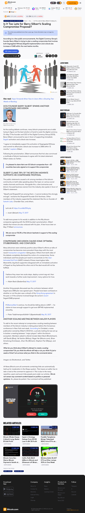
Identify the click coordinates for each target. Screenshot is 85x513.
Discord (73, 492)
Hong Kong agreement (44, 293)
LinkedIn (73, 494)
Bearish (31, 414)
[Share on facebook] (47, 56)
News (25, 21)
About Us (33, 486)
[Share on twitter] (50, 56)
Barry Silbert (8, 471)
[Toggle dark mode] (59, 3)
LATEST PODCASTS (65, 157)
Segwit (5, 139)
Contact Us (34, 489)
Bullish (42, 414)
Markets (46, 489)
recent (45, 296)
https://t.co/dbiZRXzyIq (22, 208)
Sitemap (33, 500)
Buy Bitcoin (61, 497)
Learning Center (49, 492)
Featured (30, 21)
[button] (19, 56)
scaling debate (19, 471)
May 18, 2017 (46, 314)
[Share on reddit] (53, 56)
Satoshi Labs (8, 201)
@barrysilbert (12, 305)
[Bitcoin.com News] (10, 3)
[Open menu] (80, 3)
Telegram (74, 486)
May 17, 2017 (23, 213)
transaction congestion (17, 253)
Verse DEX (61, 500)
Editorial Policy (35, 494)
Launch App (72, 3)
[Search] (64, 3)
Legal (32, 497)
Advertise (33, 492)
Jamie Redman (40, 56)
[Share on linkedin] (56, 56)
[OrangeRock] (12, 12)
